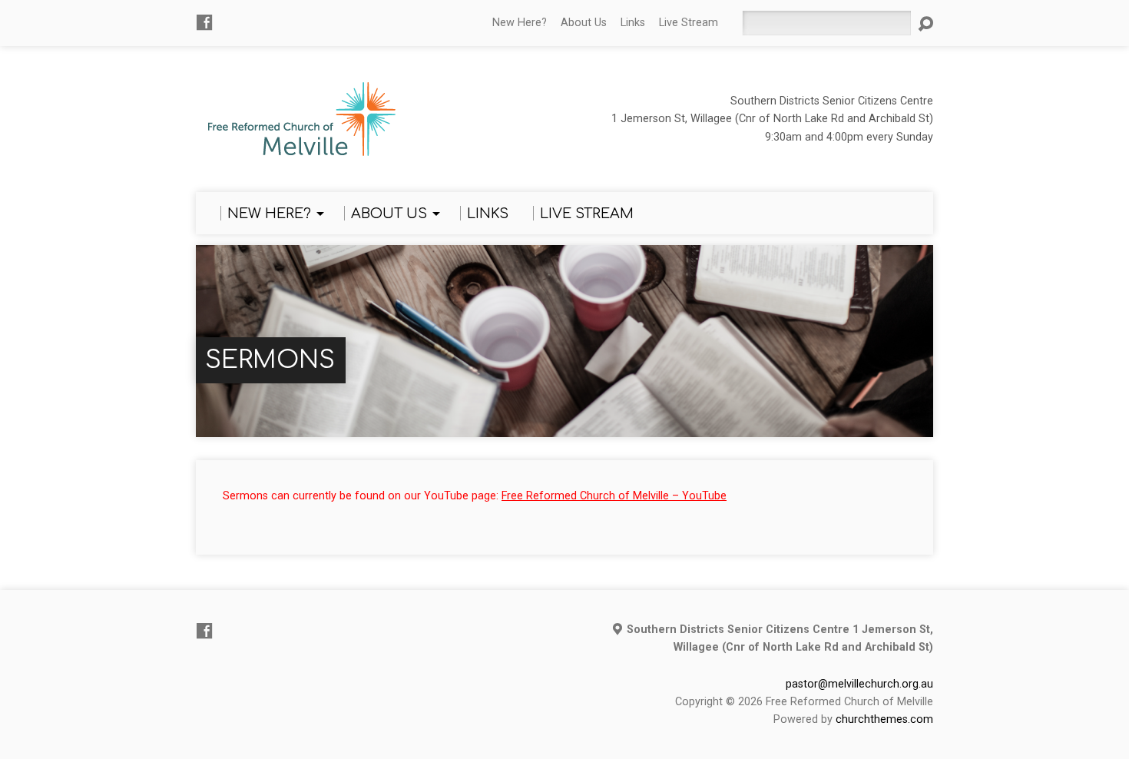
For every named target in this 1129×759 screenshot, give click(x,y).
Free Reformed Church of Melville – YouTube (614, 495)
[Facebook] (204, 22)
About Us (584, 22)
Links (633, 22)
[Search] (925, 23)
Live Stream (688, 22)
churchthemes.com (884, 719)
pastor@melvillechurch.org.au (859, 684)
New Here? (519, 22)
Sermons (270, 359)
